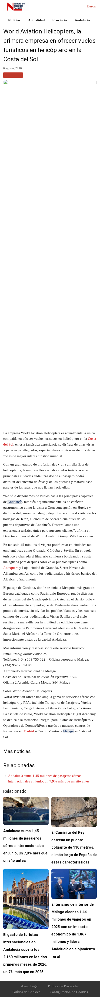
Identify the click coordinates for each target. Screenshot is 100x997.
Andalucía (82, 20)
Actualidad (36, 20)
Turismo (13, 75)
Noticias (14, 20)
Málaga (68, 731)
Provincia (59, 20)
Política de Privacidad (63, 986)
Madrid (28, 731)
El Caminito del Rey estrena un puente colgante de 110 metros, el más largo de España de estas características (74, 847)
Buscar (92, 6)
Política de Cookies (26, 992)
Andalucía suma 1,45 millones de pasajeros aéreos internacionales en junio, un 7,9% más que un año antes (25, 846)
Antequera (10, 568)
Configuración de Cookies (69, 992)
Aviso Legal (29, 986)
